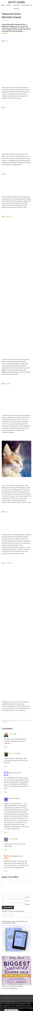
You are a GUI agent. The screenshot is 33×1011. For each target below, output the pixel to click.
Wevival (29, 998)
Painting (28, 720)
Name (27, 897)
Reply (5, 747)
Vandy (11, 734)
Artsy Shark (16, 2)
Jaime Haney (13, 753)
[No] (18, 1010)
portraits (4, 722)
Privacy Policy (10, 1001)
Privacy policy (13, 1010)
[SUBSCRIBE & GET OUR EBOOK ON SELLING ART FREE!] (16, 952)
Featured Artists (13, 720)
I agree (7, 1010)
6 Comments (5, 20)
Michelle (12, 839)
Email (26, 901)
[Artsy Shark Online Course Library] (16, 985)
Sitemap (3, 1001)
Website (27, 904)
